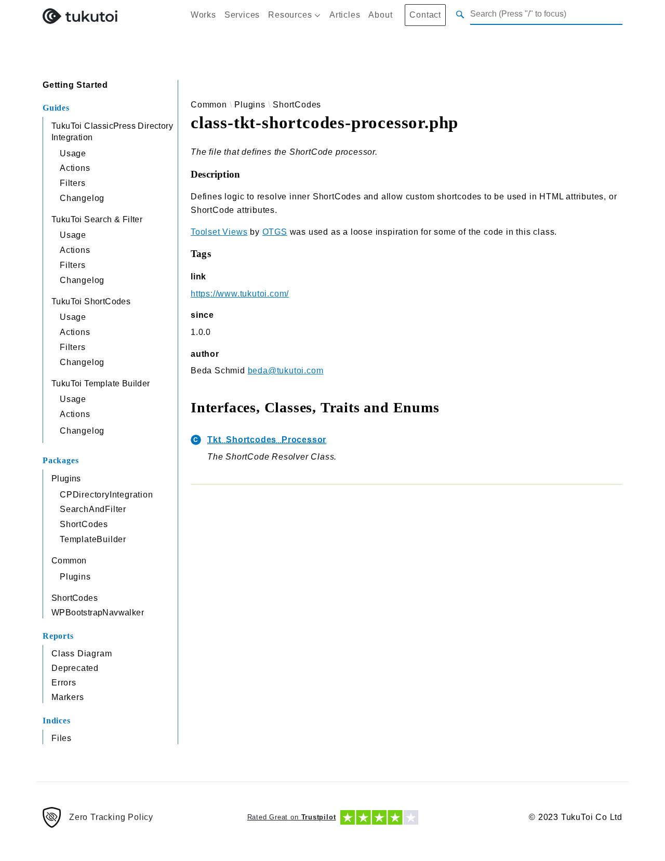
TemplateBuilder (93, 539)
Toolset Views (219, 231)
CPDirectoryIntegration (106, 494)
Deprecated (75, 668)
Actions (75, 168)
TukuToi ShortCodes (90, 301)
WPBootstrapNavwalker (97, 612)
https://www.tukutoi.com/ (240, 293)
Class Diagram (81, 653)
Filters (73, 183)
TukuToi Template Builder (100, 383)
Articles (344, 14)
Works (203, 14)
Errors (63, 682)
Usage (73, 153)
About (380, 14)
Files (61, 738)
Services (242, 14)
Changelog (82, 198)
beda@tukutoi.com (286, 370)
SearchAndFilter (93, 509)
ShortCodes (84, 524)
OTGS (274, 231)
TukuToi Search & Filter (96, 219)
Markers (67, 697)
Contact (425, 14)
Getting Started (75, 84)
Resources (290, 14)
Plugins (66, 478)
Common (68, 560)
